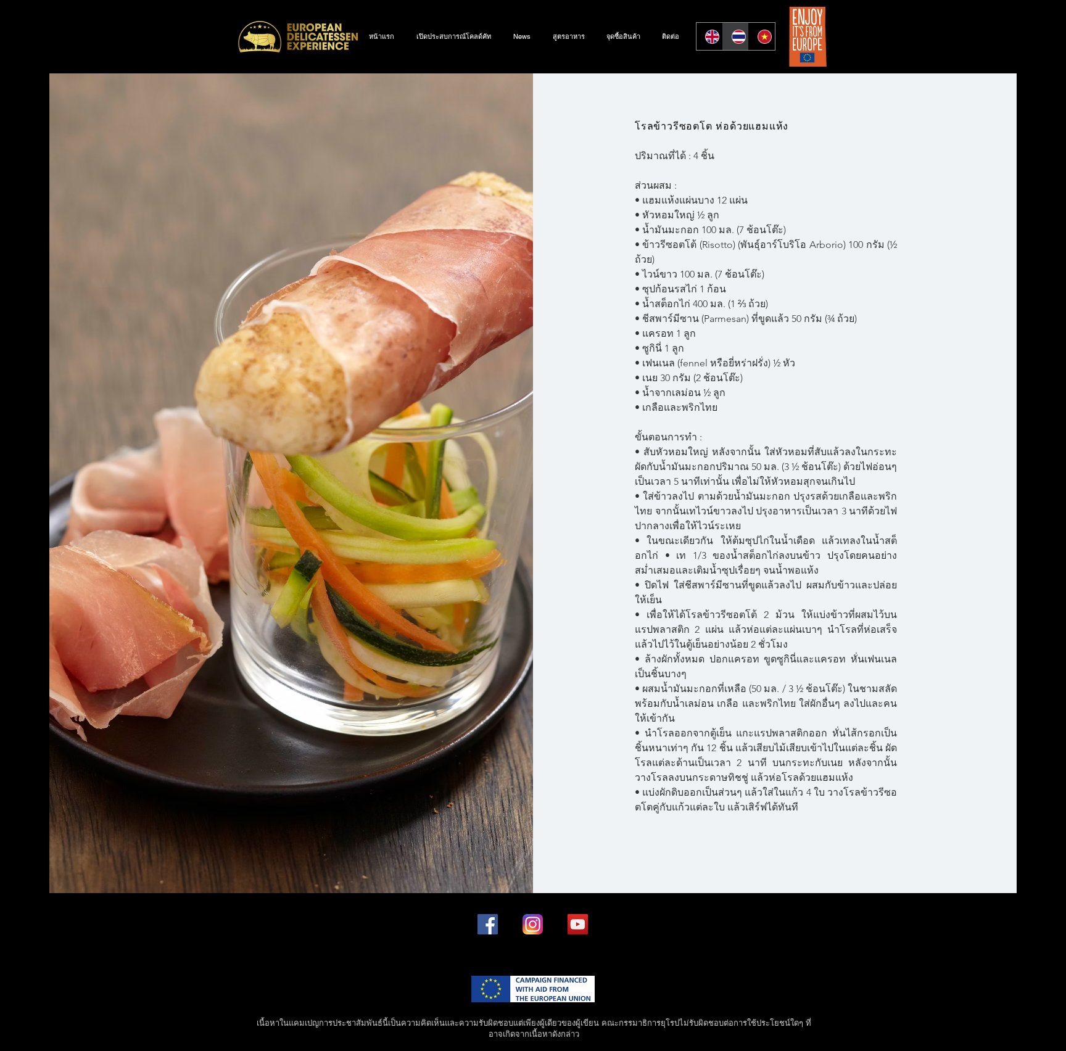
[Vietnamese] (761, 36)
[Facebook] (487, 924)
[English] (709, 36)
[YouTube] (578, 924)
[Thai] (735, 36)
